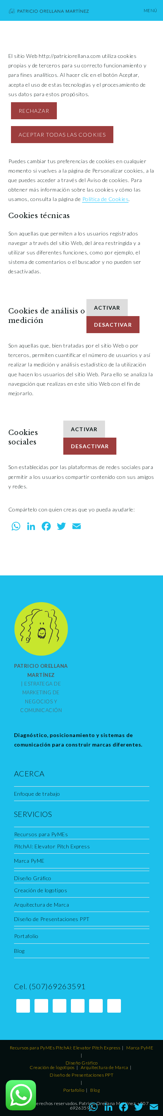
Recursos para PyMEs (41, 834)
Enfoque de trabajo (37, 793)
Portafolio (26, 936)
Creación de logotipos (40, 890)
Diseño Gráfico (33, 878)
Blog (19, 951)
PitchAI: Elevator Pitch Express (52, 846)
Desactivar (113, 324)
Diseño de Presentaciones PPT (52, 919)
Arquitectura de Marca (41, 904)
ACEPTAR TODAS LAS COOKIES (62, 134)
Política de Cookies (105, 199)
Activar (107, 307)
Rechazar (34, 111)
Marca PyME (29, 860)
